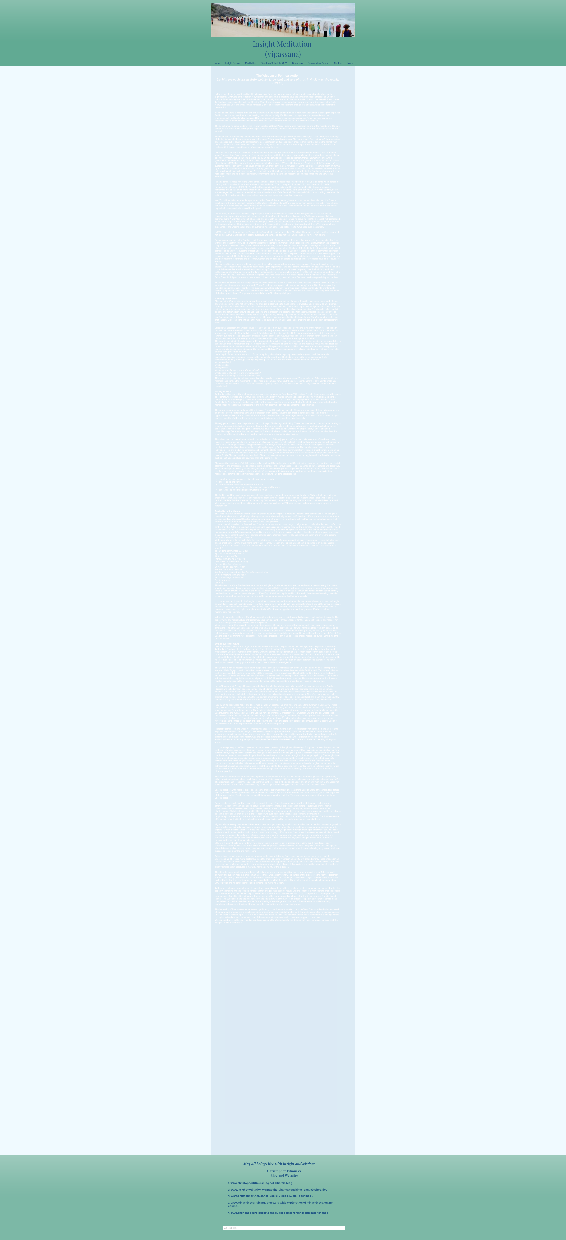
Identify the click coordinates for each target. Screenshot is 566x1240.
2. (229, 1189)
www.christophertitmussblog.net (252, 1183)
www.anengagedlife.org (247, 1212)
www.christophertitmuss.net (249, 1195)
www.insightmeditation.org (249, 1189)
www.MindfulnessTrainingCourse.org (255, 1202)
